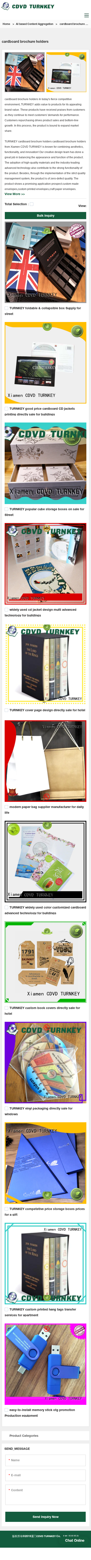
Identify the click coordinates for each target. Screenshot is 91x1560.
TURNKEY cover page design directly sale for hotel (47, 710)
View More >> (15, 194)
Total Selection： (17, 204)
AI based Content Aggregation (34, 24)
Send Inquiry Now (46, 1517)
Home (6, 24)
